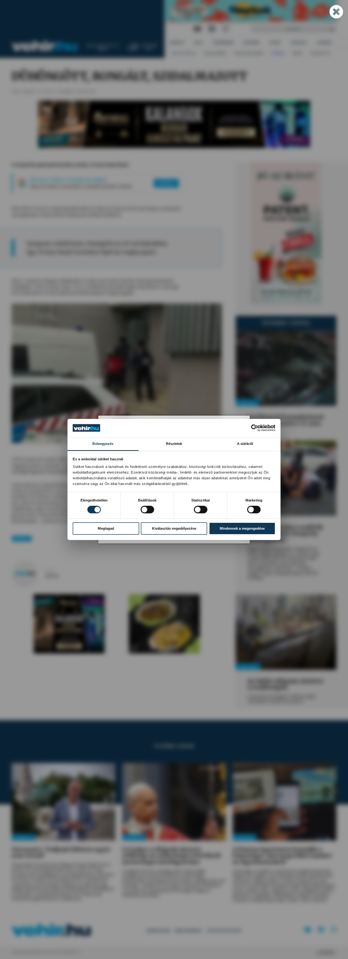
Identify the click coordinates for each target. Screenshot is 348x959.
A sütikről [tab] (245, 444)
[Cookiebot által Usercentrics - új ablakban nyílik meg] (254, 427)
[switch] (147, 509)
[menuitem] (177, 42)
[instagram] (226, 29)
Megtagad (106, 528)
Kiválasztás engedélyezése (174, 528)
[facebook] (211, 29)
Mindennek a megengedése (242, 528)
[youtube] (197, 29)
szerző (49, 571)
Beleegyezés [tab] (102, 444)
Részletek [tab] (174, 444)
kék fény (21, 538)
